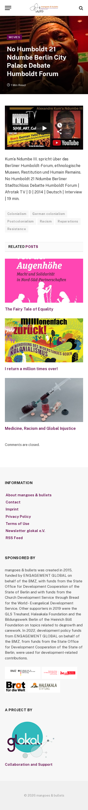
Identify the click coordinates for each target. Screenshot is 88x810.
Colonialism (16, 214)
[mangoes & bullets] (44, 8)
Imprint (12, 509)
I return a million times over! (31, 368)
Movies (14, 37)
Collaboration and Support (29, 764)
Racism (46, 221)
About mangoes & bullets (29, 495)
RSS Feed (14, 538)
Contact (13, 502)
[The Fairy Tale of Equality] (44, 281)
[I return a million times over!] (44, 340)
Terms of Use (17, 524)
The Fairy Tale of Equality (29, 309)
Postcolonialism (20, 221)
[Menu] (8, 7)
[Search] (80, 7)
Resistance (16, 229)
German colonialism (48, 214)
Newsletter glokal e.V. (25, 531)
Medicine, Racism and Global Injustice (40, 428)
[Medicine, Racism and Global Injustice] (44, 400)
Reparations (68, 221)
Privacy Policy (18, 516)
